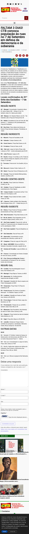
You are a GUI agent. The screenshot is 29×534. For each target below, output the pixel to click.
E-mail (3, 395)
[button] (14, 23)
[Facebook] (7, 4)
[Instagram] (13, 4)
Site (2, 401)
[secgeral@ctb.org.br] (14, 513)
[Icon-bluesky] (18, 4)
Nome (3, 389)
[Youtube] (10, 4)
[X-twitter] (21, 4)
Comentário (4, 370)
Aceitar (4, 531)
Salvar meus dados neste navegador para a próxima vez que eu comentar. (13, 409)
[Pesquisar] (26, 18)
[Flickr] (16, 4)
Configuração (12, 531)
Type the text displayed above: (18, 417)
